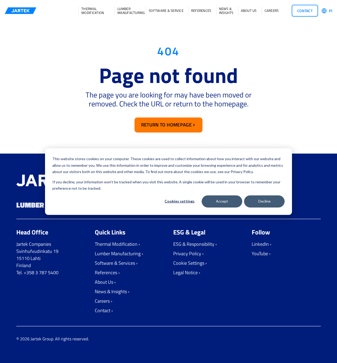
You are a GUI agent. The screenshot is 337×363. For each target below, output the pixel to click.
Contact (305, 10)
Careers (272, 11)
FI (330, 10)
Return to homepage (166, 124)
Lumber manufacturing (129, 11)
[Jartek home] (20, 10)
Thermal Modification (92, 11)
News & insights (226, 11)
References (201, 11)
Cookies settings (180, 201)
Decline (264, 201)
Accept (222, 201)
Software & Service (166, 11)
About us (249, 11)
